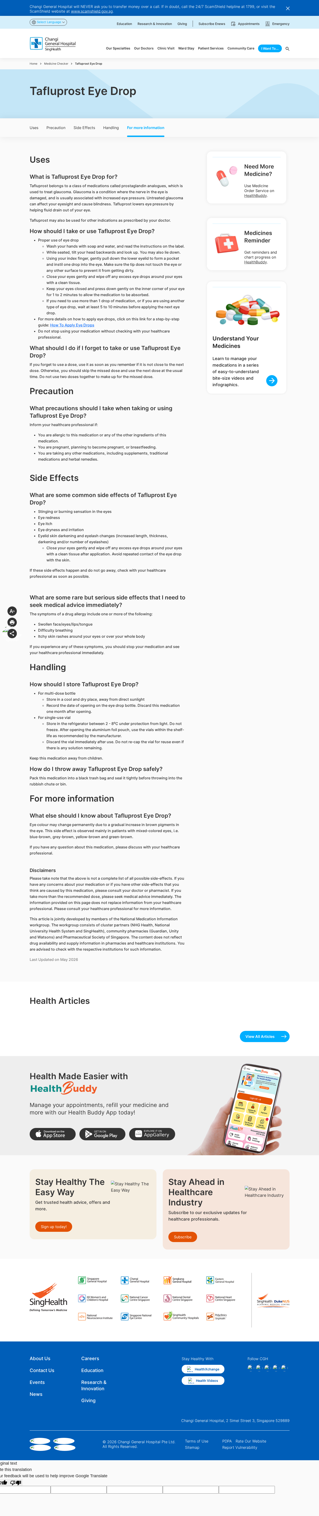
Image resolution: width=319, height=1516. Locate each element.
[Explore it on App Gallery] (152, 1134)
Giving (88, 1400)
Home (33, 63)
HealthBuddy (255, 195)
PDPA (227, 1441)
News (36, 1394)
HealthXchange (207, 1369)
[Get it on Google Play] (102, 1134)
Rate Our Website (251, 1441)
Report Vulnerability (239, 1447)
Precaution (55, 127)
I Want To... (270, 48)
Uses (34, 127)
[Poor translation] (16, 1482)
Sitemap (192, 1447)
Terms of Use (196, 1441)
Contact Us (42, 1370)
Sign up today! (54, 1226)
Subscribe (182, 1237)
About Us (40, 1358)
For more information (145, 127)
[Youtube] (284, 1368)
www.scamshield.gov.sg (92, 11)
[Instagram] (259, 1368)
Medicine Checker (56, 63)
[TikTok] (276, 1368)
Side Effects (84, 127)
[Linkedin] (267, 1368)
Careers (90, 1358)
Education (92, 1370)
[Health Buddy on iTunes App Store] (53, 1134)
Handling (111, 127)
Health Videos (207, 1381)
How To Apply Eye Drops (72, 325)
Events (37, 1382)
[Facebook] (251, 1368)
